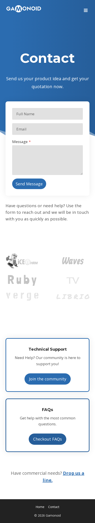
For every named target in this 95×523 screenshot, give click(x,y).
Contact (53, 507)
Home (40, 507)
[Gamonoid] (24, 8)
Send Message (29, 183)
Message (21, 141)
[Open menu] (86, 9)
